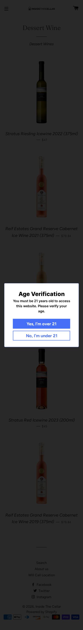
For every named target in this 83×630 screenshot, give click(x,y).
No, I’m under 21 (41, 335)
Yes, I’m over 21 (41, 323)
